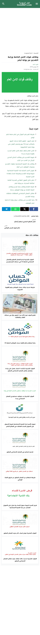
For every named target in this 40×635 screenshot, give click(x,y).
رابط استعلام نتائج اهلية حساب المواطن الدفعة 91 (20, 343)
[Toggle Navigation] (37, 4)
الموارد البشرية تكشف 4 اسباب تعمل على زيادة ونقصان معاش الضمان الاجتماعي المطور (20, 369)
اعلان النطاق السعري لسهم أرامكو (25, 221)
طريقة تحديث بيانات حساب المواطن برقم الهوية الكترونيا (20, 288)
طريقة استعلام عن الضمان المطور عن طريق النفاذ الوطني (20, 478)
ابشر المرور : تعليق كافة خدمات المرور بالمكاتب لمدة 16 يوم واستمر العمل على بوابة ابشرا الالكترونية (21, 144)
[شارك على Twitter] (24, 209)
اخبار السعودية (28, 53)
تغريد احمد (35, 64)
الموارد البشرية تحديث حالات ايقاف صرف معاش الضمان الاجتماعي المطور (20, 560)
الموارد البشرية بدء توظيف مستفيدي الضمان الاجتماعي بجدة (20, 397)
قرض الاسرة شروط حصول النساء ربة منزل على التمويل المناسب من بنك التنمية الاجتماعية (20, 506)
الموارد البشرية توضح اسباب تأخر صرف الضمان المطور (20, 533)
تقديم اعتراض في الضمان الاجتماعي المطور (20, 452)
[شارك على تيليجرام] (6, 209)
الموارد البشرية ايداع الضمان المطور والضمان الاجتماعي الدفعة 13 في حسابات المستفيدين (20, 260)
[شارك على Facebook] (34, 209)
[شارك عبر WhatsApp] (15, 209)
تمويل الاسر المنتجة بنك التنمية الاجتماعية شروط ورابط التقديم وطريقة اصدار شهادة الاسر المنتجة (20, 173)
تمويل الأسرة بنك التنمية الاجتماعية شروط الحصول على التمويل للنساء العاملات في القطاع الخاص (20, 425)
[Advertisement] (20, 29)
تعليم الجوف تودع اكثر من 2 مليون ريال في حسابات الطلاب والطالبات (20, 316)
